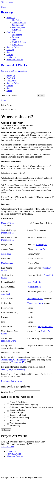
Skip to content (7, 2)
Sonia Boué (6, 254)
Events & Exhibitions (18, 402)
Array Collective (34, 282)
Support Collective (15, 47)
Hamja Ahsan (7, 263)
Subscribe (6, 430)
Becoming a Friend (18, 415)
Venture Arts (41, 249)
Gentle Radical (34, 287)
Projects (15, 37)
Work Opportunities (18, 423)
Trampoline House (35, 298)
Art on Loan (17, 44)
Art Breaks (16, 30)
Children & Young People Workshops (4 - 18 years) (31, 407)
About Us (11, 17)
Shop (9, 52)
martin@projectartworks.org (13, 369)
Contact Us (11, 57)
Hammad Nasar (8, 223)
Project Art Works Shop (19, 418)
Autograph (5, 294)
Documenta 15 (7, 233)
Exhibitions (17, 35)
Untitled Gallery (19, 42)
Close (3, 7)
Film (14, 40)
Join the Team (18, 25)
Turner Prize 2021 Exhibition (13, 360)
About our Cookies (15, 59)
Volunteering (15, 425)
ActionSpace (41, 244)
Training (10, 49)
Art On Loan (15, 420)
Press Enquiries (18, 27)
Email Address (8, 392)
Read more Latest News (11, 381)
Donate (10, 54)
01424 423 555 (7, 446)
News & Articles (19, 22)
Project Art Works (14, 65)
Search (9, 90)
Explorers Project (17, 412)
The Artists (16, 20)
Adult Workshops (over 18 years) (24, 405)
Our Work (11, 32)
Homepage (7, 12)
